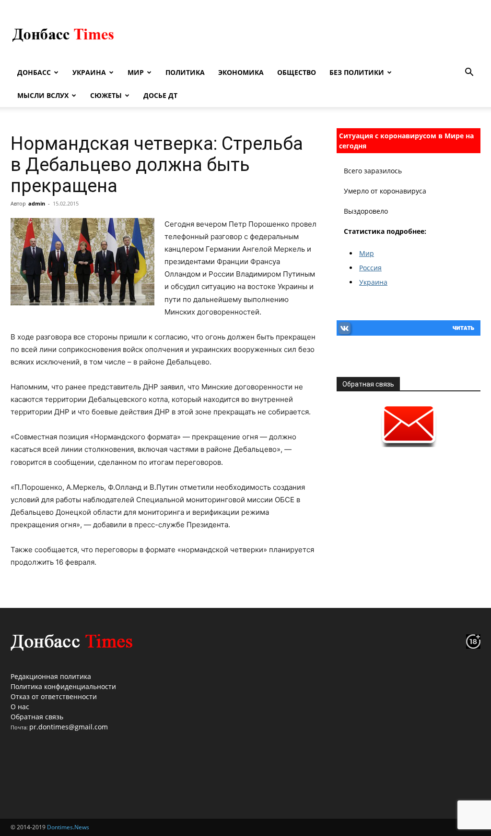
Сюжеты (106, 95)
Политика (185, 72)
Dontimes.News (68, 827)
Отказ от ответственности (54, 696)
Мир (136, 72)
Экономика (241, 72)
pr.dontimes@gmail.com (68, 726)
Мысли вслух (43, 95)
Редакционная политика (51, 676)
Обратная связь (37, 716)
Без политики (356, 72)
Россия (370, 267)
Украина (89, 72)
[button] (468, 73)
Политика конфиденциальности (63, 686)
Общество (296, 72)
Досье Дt (160, 95)
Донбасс (34, 72)
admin (36, 203)
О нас (20, 706)
